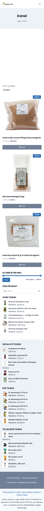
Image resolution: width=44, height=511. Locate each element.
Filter (6, 280)
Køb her (22, 147)
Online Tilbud (22, 495)
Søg (39, 291)
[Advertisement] (22, 59)
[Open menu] (40, 4)
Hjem (19, 21)
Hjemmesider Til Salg (11, 492)
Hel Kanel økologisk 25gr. (13, 196)
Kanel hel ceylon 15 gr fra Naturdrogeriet (20, 255)
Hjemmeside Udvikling (31, 492)
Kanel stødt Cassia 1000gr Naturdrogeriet (21, 137)
